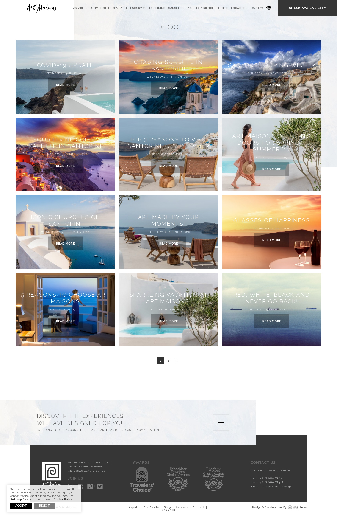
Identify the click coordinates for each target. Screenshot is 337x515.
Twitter (100, 486)
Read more (65, 85)
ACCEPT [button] (21, 505)
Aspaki (134, 507)
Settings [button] (16, 499)
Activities (158, 429)
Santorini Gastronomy (127, 429)
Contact (258, 8)
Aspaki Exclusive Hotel (91, 8)
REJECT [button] (44, 505)
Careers (182, 507)
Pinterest (90, 486)
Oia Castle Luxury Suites (133, 8)
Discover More (221, 423)
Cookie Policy (63, 499)
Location (238, 8)
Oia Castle (151, 507)
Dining (160, 8)
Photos (222, 8)
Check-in (168, 509)
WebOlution (297, 507)
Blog (167, 507)
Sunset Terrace (180, 8)
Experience (205, 8)
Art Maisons (41, 8)
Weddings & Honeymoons (58, 429)
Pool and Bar (93, 429)
